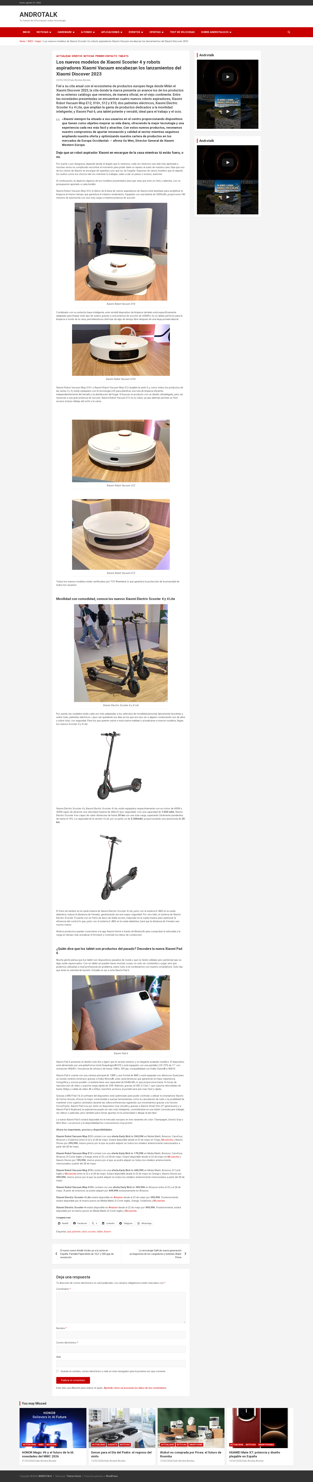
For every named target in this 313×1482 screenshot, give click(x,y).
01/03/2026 (28, 1461)
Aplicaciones (110, 32)
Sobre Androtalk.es (215, 32)
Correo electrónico (67, 1342)
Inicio (26, 32)
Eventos (134, 32)
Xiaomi (107, 1231)
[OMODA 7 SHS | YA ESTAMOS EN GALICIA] (227, 111)
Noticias (42, 32)
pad (69, 1231)
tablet (100, 1231)
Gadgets (112, 1445)
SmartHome (195, 1445)
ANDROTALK (38, 14)
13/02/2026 (97, 1461)
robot (84, 1231)
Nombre (61, 1328)
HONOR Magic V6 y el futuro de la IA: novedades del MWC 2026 (48, 1454)
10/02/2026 (235, 1461)
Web (58, 1356)
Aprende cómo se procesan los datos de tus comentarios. (135, 1387)
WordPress (112, 1476)
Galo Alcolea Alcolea (80, 80)
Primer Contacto (106, 56)
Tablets (123, 56)
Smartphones (266, 1445)
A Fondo (86, 32)
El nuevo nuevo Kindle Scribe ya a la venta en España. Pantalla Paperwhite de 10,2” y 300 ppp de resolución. (87, 1254)
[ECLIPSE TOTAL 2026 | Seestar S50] (227, 77)
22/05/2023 (62, 80)
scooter (92, 1231)
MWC (41, 1445)
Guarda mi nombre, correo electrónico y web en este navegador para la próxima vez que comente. (113, 1371)
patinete (76, 1231)
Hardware (65, 32)
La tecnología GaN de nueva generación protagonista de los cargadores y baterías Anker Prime (155, 1254)
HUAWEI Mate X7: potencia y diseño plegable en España (254, 1454)
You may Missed (34, 1403)
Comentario (63, 1288)
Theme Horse (74, 1476)
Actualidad (63, 56)
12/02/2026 (166, 1461)
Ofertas (155, 32)
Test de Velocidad (182, 32)
